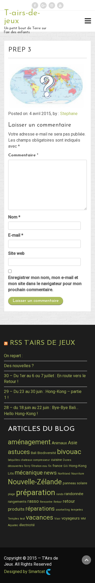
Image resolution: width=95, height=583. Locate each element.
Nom (14, 217)
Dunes (67, 460)
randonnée (73, 493)
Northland (64, 473)
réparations (40, 508)
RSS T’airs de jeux (42, 343)
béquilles (14, 460)
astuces (19, 452)
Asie (72, 442)
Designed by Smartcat (25, 571)
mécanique (29, 472)
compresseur (41, 460)
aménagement (29, 442)
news (50, 473)
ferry (27, 466)
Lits (11, 473)
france (57, 466)
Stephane (69, 113)
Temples (13, 518)
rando (59, 494)
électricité (27, 525)
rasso (33, 501)
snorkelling (63, 509)
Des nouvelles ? (19, 365)
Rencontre (46, 502)
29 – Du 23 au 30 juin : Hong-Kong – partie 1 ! (43, 394)
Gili (65, 466)
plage (11, 494)
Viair (57, 518)
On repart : (13, 355)
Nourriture (77, 473)
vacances (39, 517)
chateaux (26, 460)
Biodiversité (46, 453)
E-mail (15, 235)
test (22, 518)
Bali (33, 453)
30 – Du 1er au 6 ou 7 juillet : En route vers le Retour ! (45, 378)
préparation (35, 492)
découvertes (15, 466)
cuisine (56, 459)
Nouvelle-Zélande (35, 482)
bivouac (69, 451)
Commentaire (23, 155)
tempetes (77, 509)
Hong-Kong (78, 466)
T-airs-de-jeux (22, 17)
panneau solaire (75, 483)
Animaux (59, 443)
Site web (16, 253)
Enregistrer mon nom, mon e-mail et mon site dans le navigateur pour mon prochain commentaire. (45, 283)
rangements (17, 501)
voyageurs (70, 518)
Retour (58, 502)
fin (49, 466)
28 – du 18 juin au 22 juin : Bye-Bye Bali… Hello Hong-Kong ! (41, 410)
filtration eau (39, 466)
